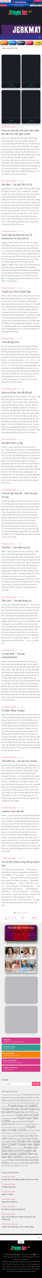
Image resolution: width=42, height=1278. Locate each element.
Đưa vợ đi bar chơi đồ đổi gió (17, 392)
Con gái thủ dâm (31, 1095)
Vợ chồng (29, 1157)
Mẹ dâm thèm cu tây (12, 443)
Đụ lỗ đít (17, 1160)
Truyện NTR (24, 1124)
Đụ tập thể (30, 1163)
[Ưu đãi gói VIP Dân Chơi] (21, 933)
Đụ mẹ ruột (15, 1163)
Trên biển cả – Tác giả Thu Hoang (19, 761)
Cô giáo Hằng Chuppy (13, 710)
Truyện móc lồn (18, 1121)
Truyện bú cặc (14, 1109)
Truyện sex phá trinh (20, 1149)
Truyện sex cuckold (19, 1127)
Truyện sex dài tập (29, 1133)
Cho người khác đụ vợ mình (12, 1095)
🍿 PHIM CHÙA (21, 42)
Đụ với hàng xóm (10, 1166)
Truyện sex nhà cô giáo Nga (16, 291)
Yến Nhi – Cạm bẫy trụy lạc (16, 547)
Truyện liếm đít (9, 1118)
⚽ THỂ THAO (37, 42)
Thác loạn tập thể (27, 1103)
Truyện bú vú (23, 1112)
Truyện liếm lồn (27, 1115)
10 (22, 917)
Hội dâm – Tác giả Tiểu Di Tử (17, 184)
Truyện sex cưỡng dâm (14, 1133)
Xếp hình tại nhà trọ (9, 1202)
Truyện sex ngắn (21, 1146)
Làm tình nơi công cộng (13, 1098)
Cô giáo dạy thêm (9, 1187)
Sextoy (35, 1100)
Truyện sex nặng (17, 1148)
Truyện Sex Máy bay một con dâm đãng (18, 1227)
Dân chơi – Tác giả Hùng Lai (16, 600)
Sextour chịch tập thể (13, 811)
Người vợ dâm (7, 1194)
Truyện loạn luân (20, 1119)
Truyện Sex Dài (8, 288)
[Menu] (39, 37)
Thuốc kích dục (14, 1103)
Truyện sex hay (10, 1136)
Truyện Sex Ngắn (9, 127)
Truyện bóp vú (23, 1106)
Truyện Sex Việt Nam (10, 1224)
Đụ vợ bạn (23, 1166)
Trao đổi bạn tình (10, 342)
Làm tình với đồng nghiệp (19, 1100)
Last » (34, 917)
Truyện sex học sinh (19, 1138)
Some (5, 1103)
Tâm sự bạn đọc (20, 1155)
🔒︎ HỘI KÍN (4, 42)
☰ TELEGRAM (12, 42)
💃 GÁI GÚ (29, 42)
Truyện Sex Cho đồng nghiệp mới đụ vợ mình (20, 1179)
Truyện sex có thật (19, 1128)
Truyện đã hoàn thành (19, 1152)
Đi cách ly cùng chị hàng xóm (13, 1209)
